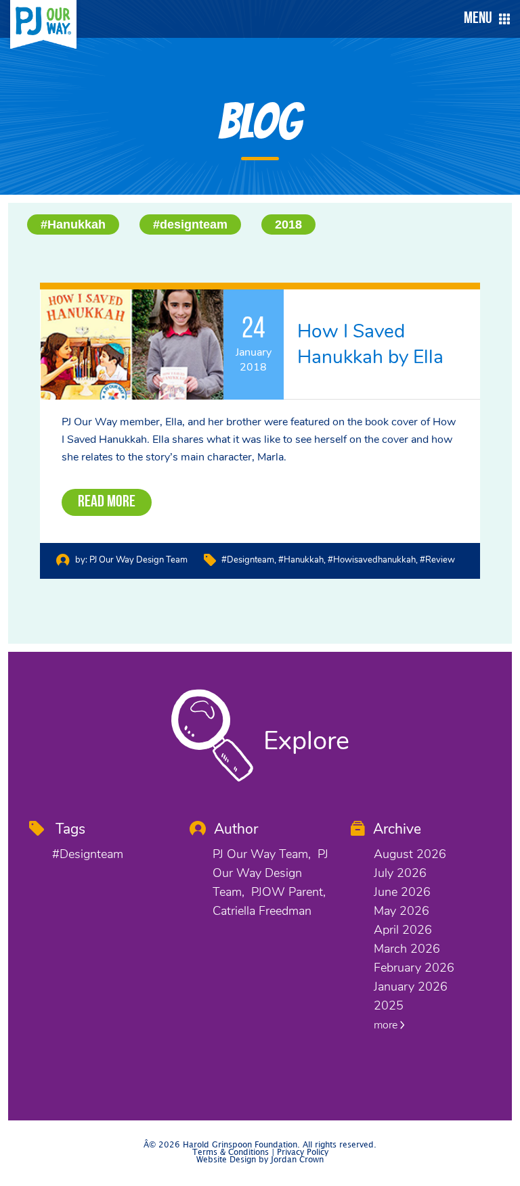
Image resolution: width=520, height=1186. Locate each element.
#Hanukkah (73, 224)
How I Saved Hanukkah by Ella (370, 344)
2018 (288, 224)
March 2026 (407, 949)
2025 (389, 1005)
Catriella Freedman (262, 911)
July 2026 (400, 873)
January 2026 (411, 986)
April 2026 (403, 930)
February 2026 (414, 967)
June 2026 (402, 892)
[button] (483, 19)
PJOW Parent (287, 892)
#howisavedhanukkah (372, 560)
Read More (106, 502)
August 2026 (410, 854)
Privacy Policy (302, 1152)
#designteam (190, 224)
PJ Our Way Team (260, 854)
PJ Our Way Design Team (138, 560)
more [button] (387, 1025)
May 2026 (401, 911)
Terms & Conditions (230, 1152)
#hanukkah (301, 560)
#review (437, 560)
